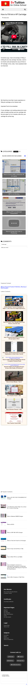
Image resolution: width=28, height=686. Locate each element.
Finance (5, 636)
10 (7, 575)
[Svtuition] (14, 6)
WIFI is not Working (14, 194)
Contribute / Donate (8, 593)
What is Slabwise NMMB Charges (15, 516)
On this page (4, 244)
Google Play (21, 660)
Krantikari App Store (16, 664)
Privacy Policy (6, 625)
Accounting (6, 635)
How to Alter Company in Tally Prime (15, 577)
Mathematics (6, 638)
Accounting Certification (8, 601)
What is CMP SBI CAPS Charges (15, 532)
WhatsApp (11, 656)
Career (5, 615)
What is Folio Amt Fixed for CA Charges (16, 540)
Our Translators (7, 612)
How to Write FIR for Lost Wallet (14, 556)
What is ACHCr (10, 524)
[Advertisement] (13, 84)
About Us (6, 610)
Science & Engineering (8, 639)
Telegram (21, 656)
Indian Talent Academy (8, 614)
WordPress (10, 660)
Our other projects (7, 617)
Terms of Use (6, 626)
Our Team (6, 611)
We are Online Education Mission (10, 591)
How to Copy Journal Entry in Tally (15, 548)
